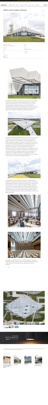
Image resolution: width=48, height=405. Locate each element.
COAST (4, 56)
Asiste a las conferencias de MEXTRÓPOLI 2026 (24, 0)
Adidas (6, 349)
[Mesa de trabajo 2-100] (24, 343)
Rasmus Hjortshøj (5, 57)
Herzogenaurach (16, 349)
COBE (10, 349)
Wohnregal (16, 364)
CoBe (25, 45)
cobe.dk (4, 49)
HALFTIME (12, 349)
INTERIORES (20, 349)
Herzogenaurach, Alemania (28, 49)
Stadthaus (26, 364)
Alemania (8, 349)
